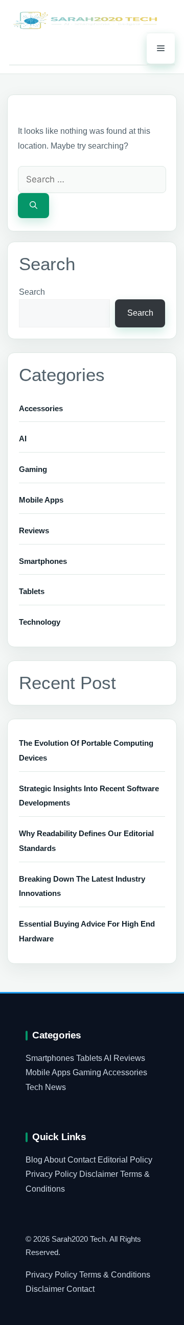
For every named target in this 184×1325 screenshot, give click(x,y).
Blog (34, 1159)
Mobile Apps (41, 499)
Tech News (46, 1087)
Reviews (34, 530)
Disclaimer (98, 1174)
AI (23, 438)
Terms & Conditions (114, 1274)
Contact (81, 1159)
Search (32, 292)
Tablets (31, 591)
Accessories (41, 408)
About (54, 1159)
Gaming (33, 469)
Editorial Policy (125, 1159)
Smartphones (43, 561)
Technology (39, 622)
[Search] (33, 205)
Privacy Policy (51, 1174)
